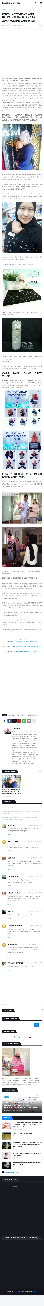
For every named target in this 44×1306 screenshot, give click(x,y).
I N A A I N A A (13, 892)
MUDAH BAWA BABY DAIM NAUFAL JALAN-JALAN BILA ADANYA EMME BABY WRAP (11, 792)
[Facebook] (9, 721)
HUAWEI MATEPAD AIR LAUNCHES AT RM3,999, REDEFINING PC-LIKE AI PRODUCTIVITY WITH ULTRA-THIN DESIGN (21, 1105)
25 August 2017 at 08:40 (35, 841)
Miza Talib (12, 841)
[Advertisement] (22, 53)
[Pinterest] (19, 721)
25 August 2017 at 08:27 (35, 825)
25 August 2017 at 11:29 (35, 893)
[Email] (29, 721)
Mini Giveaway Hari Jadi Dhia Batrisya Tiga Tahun (26, 1154)
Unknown (12, 944)
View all (39, 771)
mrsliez (11, 825)
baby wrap (11, 10)
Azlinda (16, 728)
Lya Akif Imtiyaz (15, 962)
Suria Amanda (14, 925)
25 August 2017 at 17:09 (35, 911)
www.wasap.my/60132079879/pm (27, 651)
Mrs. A (10, 911)
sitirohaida (13, 876)
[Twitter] (14, 721)
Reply (9, 834)
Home (4, 10)
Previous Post (8, 1005)
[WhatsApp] (24, 721)
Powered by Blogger (11, 1172)
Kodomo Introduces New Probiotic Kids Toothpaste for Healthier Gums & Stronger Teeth (27, 1125)
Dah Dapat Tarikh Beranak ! (22, 1133)
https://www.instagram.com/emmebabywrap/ (22, 642)
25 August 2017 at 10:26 (35, 876)
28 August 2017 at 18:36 (35, 963)
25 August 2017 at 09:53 (35, 858)
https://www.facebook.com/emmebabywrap (26, 646)
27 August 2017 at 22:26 (35, 944)
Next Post (37, 1005)
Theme (34, 1291)
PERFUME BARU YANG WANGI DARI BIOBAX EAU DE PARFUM (27, 1163)
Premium (17, 1291)
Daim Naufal (20, 715)
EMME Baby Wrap (32, 715)
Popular (7, 1118)
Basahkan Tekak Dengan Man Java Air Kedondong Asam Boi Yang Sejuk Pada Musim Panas (27, 1145)
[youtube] (30, 1037)
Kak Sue (11, 857)
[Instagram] (25, 1037)
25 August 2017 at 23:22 (35, 926)
